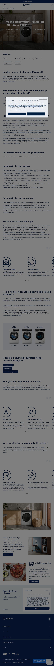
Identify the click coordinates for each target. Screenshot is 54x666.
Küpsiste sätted (17, 113)
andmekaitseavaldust (24, 110)
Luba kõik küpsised (36, 113)
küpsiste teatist (16, 110)
